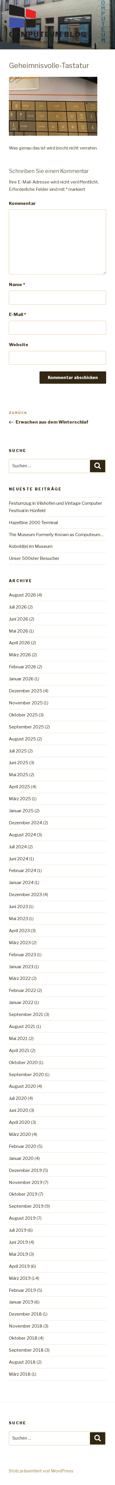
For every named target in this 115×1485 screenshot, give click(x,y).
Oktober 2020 (23, 1062)
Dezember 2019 (25, 1170)
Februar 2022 (22, 990)
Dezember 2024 (25, 822)
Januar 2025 (21, 810)
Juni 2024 (18, 859)
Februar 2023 (22, 954)
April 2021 (19, 1050)
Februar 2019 (22, 1290)
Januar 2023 (21, 966)
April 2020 (19, 1122)
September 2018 (26, 1350)
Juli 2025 (18, 751)
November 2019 (25, 1182)
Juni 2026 (18, 619)
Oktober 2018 (23, 1338)
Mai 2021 (18, 1038)
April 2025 (19, 786)
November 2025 (26, 703)
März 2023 (20, 942)
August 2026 (22, 595)
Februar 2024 (22, 870)
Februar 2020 (22, 1146)
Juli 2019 (18, 1230)
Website (18, 344)
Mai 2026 (18, 631)
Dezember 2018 (25, 1314)
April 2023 (19, 930)
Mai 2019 (18, 1254)
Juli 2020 (18, 1098)
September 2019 (26, 1206)
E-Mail (17, 314)
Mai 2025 (18, 774)
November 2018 (25, 1326)
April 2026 (19, 642)
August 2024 (22, 834)
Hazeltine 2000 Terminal (33, 522)
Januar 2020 (21, 1158)
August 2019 (22, 1218)
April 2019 (19, 1266)
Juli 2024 (18, 846)
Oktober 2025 (23, 715)
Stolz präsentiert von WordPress (41, 1470)
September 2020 (26, 1074)
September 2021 (26, 1014)
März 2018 (20, 1374)
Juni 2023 (18, 906)
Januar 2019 (21, 1302)
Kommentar (22, 203)
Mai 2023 (18, 918)
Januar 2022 (21, 1002)
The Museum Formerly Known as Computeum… (56, 534)
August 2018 (22, 1362)
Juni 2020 (18, 1110)
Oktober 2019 (23, 1194)
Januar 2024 (21, 882)
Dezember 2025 (25, 691)
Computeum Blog (48, 34)
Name (17, 284)
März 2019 (20, 1278)
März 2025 (20, 798)
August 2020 (22, 1086)
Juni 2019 (18, 1242)
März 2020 (20, 1134)
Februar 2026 (22, 667)
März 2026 (20, 654)
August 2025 (22, 739)
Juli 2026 (18, 607)
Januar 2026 (21, 679)
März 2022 (20, 978)
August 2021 (22, 1026)
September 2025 (26, 727)
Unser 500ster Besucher (34, 558)
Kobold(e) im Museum (30, 546)
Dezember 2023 (25, 894)
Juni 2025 (18, 762)
